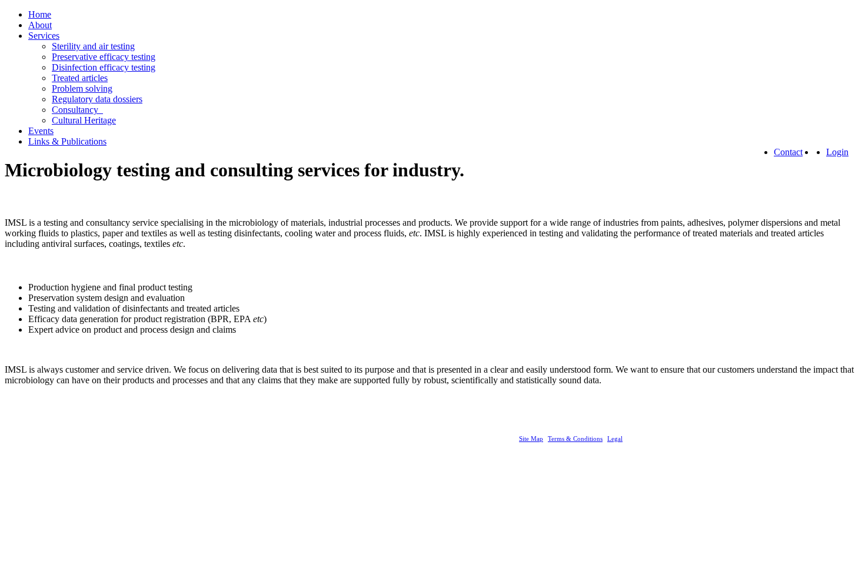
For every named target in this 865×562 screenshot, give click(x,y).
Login (837, 152)
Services (43, 36)
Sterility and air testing (93, 46)
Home (39, 14)
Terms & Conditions (575, 438)
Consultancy (77, 110)
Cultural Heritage (84, 120)
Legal (615, 438)
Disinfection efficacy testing (103, 67)
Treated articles (80, 78)
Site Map (531, 438)
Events (41, 131)
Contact (788, 152)
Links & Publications (67, 141)
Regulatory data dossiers (97, 99)
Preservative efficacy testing (103, 57)
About (40, 25)
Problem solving (82, 88)
